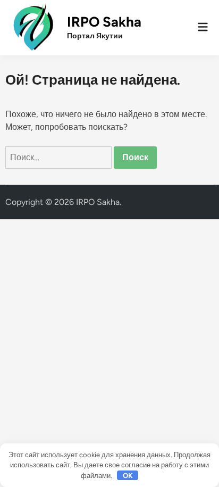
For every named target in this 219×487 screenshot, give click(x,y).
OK (128, 476)
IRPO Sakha (104, 21)
